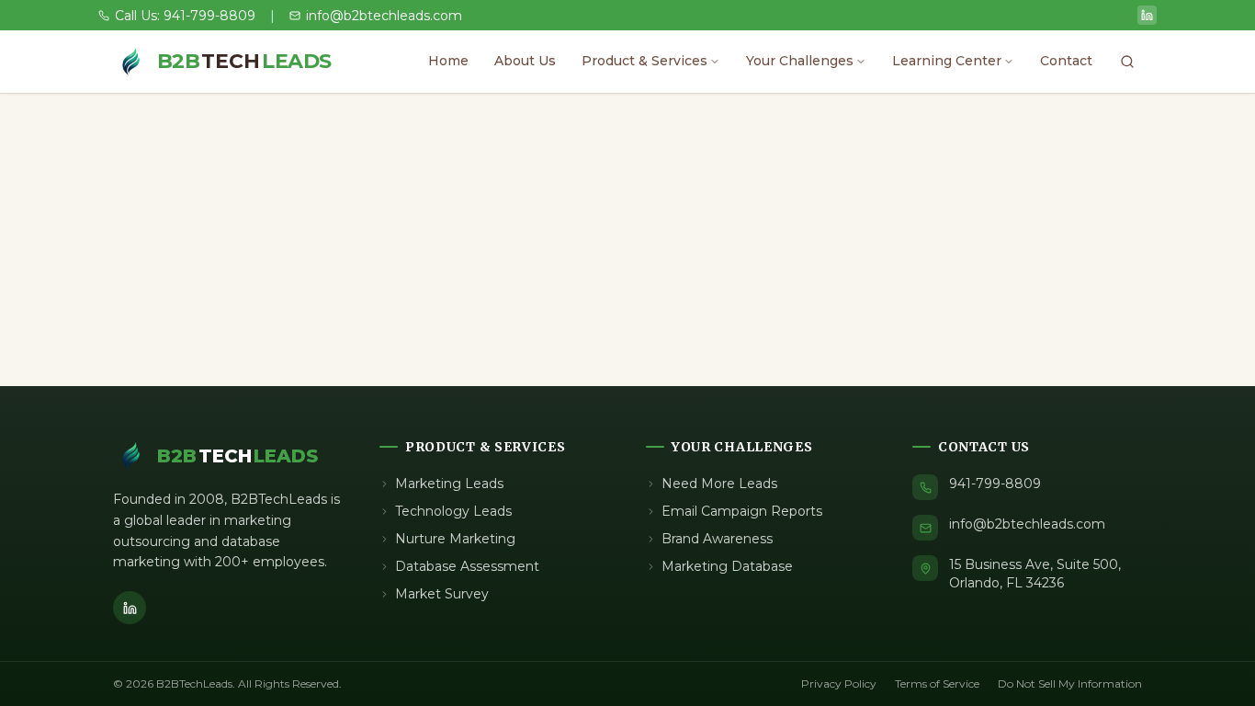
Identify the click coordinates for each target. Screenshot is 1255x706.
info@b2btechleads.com (1027, 524)
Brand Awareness (717, 538)
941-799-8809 (995, 483)
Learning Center (946, 60)
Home (448, 60)
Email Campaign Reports (741, 511)
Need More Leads (719, 483)
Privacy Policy (838, 683)
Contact (1066, 60)
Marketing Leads (449, 483)
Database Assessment (467, 566)
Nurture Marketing (455, 538)
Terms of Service (937, 683)
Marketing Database (727, 566)
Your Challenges (800, 60)
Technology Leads (453, 511)
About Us (525, 60)
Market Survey (442, 594)
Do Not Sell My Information (1070, 683)
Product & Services (644, 60)
